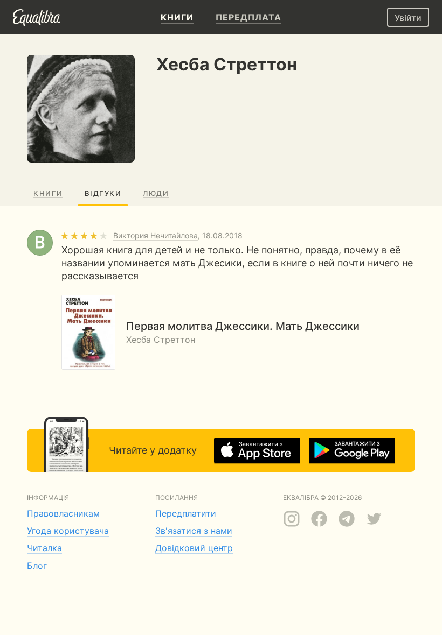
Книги (48, 193)
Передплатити (185, 513)
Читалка (44, 547)
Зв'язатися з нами (193, 530)
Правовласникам (63, 513)
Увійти (408, 17)
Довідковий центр (194, 547)
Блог (37, 565)
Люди (156, 193)
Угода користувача (68, 530)
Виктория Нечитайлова (155, 235)
